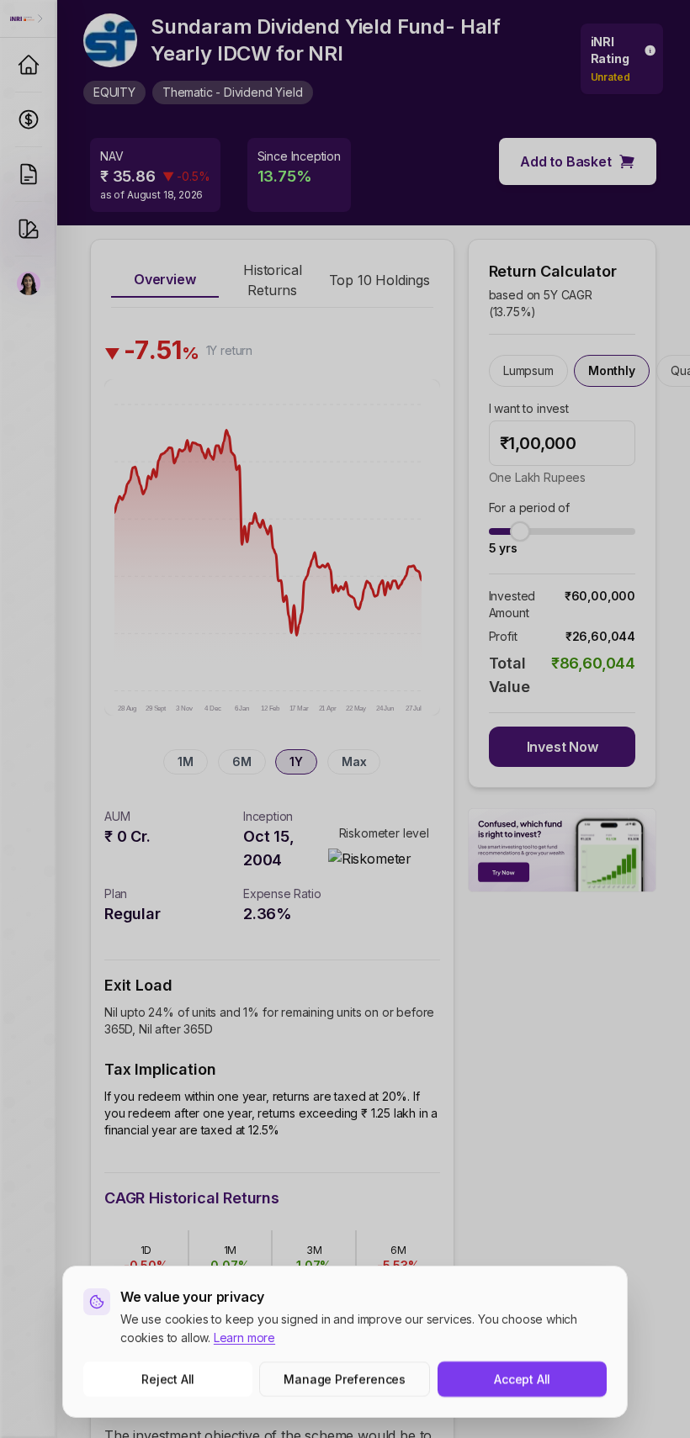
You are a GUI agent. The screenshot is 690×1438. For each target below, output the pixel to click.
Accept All (522, 1379)
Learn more (244, 1337)
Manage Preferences (345, 1379)
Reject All (167, 1379)
